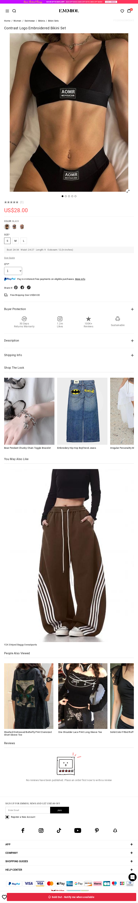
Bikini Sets (53, 21)
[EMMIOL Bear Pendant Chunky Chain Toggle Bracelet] (29, 411)
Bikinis (41, 21)
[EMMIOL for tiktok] (59, 830)
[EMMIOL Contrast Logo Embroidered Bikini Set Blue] (14, 228)
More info (80, 279)
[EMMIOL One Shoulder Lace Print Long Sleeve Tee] (82, 696)
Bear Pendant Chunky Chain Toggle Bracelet (27, 448)
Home (7, 21)
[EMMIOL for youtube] (77, 830)
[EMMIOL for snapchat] (115, 830)
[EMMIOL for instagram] (41, 830)
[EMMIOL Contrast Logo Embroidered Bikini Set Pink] (22, 228)
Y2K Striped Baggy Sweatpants (20, 644)
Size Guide (9, 258)
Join (59, 810)
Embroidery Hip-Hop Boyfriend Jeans (76, 448)
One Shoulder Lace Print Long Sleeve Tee (80, 732)
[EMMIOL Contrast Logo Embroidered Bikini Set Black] (7, 228)
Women (17, 21)
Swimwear (30, 21)
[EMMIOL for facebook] (22, 830)
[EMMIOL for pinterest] (97, 830)
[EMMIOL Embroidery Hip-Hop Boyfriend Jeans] (82, 411)
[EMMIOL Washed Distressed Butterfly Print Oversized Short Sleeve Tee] (28, 696)
